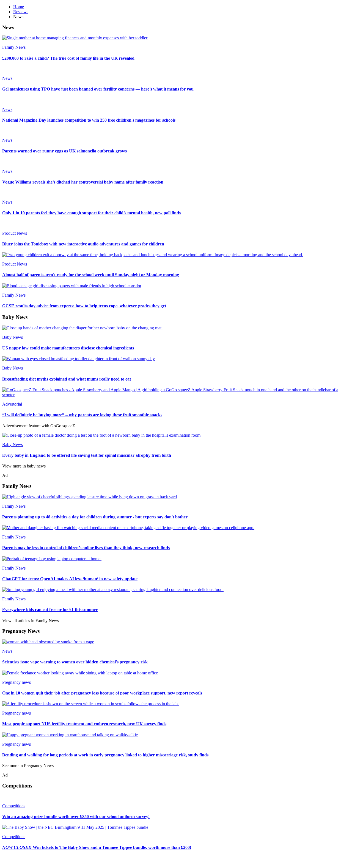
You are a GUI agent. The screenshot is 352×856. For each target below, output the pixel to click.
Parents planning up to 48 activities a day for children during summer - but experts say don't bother (95, 517)
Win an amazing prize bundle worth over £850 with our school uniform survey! (76, 816)
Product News (14, 233)
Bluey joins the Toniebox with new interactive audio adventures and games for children (83, 244)
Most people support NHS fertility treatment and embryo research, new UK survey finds (84, 723)
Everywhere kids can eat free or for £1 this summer (50, 609)
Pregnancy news (16, 682)
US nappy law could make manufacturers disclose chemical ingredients (68, 348)
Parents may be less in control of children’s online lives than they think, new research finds (86, 547)
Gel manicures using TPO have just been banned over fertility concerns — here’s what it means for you (98, 89)
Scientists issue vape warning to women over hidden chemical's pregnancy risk (75, 662)
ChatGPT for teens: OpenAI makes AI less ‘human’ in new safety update (70, 578)
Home (18, 6)
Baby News (12, 337)
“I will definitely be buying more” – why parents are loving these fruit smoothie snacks (82, 414)
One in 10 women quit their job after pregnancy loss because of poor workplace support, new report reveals (102, 693)
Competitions (13, 805)
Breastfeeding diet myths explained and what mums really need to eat (66, 379)
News (7, 78)
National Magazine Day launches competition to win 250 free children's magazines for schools (88, 120)
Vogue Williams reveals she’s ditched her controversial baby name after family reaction (82, 182)
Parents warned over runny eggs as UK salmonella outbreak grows (64, 151)
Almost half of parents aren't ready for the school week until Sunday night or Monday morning (90, 274)
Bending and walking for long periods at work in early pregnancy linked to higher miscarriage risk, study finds (105, 755)
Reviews (20, 11)
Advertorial (12, 404)
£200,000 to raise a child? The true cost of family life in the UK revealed (68, 58)
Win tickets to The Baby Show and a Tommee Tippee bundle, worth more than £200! (96, 847)
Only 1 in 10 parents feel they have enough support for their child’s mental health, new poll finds (91, 212)
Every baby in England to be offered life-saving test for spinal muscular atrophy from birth (86, 455)
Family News (14, 47)
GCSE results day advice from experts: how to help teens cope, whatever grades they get (84, 305)
